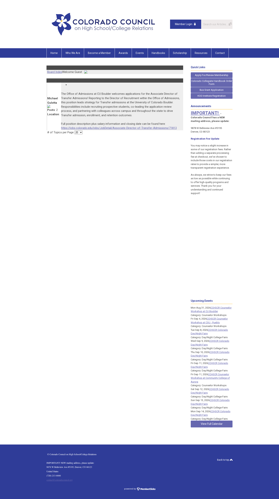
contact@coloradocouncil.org (59, 479)
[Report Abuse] (70, 84)
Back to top (223, 460)
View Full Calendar (212, 423)
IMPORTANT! (205, 113)
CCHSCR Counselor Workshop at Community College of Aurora (210, 378)
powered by (130, 489)
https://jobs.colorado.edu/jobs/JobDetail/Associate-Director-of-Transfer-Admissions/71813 (119, 128)
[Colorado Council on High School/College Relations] (103, 39)
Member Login (183, 24)
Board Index (54, 72)
